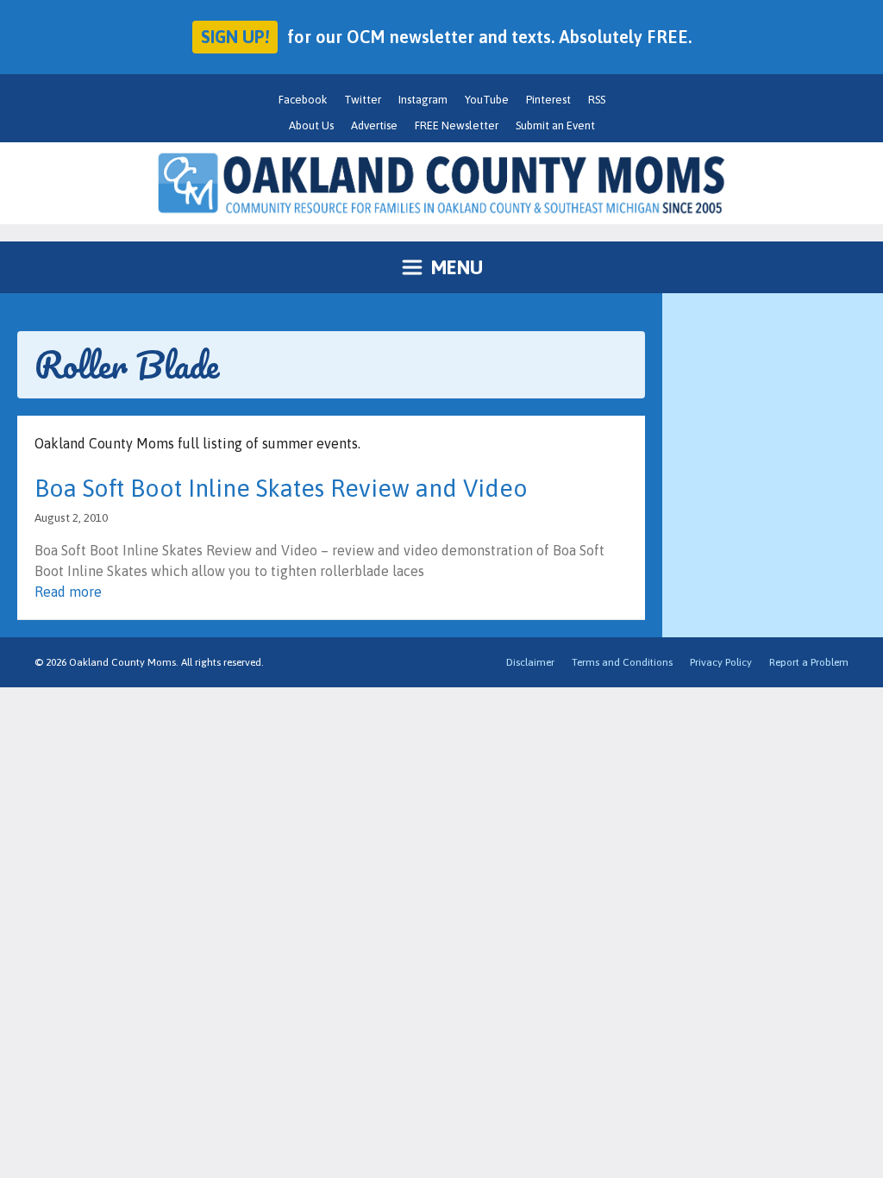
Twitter (362, 99)
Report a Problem (809, 662)
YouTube (487, 99)
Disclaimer (530, 662)
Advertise (374, 125)
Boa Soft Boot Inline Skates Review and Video (281, 488)
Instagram (423, 99)
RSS (596, 99)
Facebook (303, 99)
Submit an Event (555, 125)
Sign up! (235, 37)
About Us (311, 125)
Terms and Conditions (622, 662)
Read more (68, 591)
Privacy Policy (721, 662)
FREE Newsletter (456, 125)
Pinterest (548, 99)
